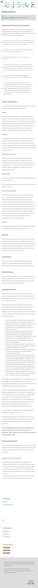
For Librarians (6, 537)
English (5, 502)
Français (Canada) (8, 504)
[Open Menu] (2, 2)
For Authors (6, 534)
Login (5, 17)
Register (12, 17)
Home (3, 6)
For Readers (6, 531)
